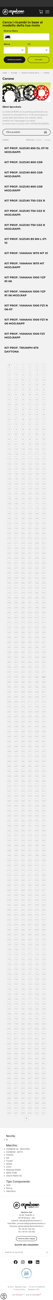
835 (16, 1054)
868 (36, 1078)
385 (16, 682)
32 (23, 390)
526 (36, 796)
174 (9, 509)
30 (9, 390)
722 (23, 959)
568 (36, 831)
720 (9, 959)
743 (43, 974)
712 (36, 950)
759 (29, 989)
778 (36, 1004)
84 (9, 434)
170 (23, 504)
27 (30, 385)
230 (23, 553)
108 (9, 454)
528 (9, 801)
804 (9, 1029)
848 (23, 1064)
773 (43, 999)
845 (43, 1059)
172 (36, 504)
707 (43, 945)
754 (36, 984)
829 (16, 1049)
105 (29, 449)
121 (16, 464)
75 (30, 424)
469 (16, 751)
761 (43, 989)
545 (43, 811)
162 (9, 499)
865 (16, 1078)
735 (29, 969)
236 (23, 558)
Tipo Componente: (18, 1181)
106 (36, 449)
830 (23, 1049)
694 (36, 935)
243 (29, 563)
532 (36, 801)
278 (23, 593)
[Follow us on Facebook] (16, 1262)
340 (36, 642)
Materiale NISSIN (13, 1170)
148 (36, 484)
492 (9, 771)
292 (36, 603)
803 (43, 1024)
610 (36, 865)
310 (36, 618)
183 (29, 514)
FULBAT (9, 1161)
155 (43, 489)
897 (29, 1103)
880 (36, 1088)
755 (43, 984)
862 (36, 1073)
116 (23, 459)
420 (9, 712)
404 (23, 697)
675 (29, 920)
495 (29, 771)
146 (23, 484)
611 (43, 865)
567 (29, 831)
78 (9, 429)
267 (29, 583)
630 (9, 885)
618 (9, 875)
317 (43, 623)
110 (23, 454)
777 (29, 1004)
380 (23, 677)
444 (9, 732)
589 (16, 850)
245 (43, 563)
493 (16, 771)
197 (43, 523)
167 (43, 499)
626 (23, 880)
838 (36, 1054)
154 (36, 489)
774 (9, 1004)
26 (23, 385)
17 (44, 375)
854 (23, 1068)
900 (9, 1108)
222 (9, 548)
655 (16, 905)
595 (16, 855)
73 (16, 424)
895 (16, 1103)
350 (23, 652)
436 (36, 722)
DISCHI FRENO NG (14, 1176)
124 (36, 464)
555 (29, 821)
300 (9, 613)
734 (23, 969)
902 (23, 1108)
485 (43, 761)
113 (43, 454)
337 (16, 642)
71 (44, 419)
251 (43, 568)
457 (16, 741)
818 (23, 1039)
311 (43, 618)
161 (43, 494)
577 (16, 841)
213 (29, 538)
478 (36, 756)
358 (36, 657)
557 (43, 821)
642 (9, 895)
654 (9, 905)
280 (36, 593)
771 (29, 999)
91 (16, 439)
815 (43, 1034)
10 (37, 370)
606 (9, 865)
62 (23, 414)
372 (9, 672)
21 (30, 380)
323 (43, 628)
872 (23, 1083)
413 (43, 702)
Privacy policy (19, 1289)
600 (9, 860)
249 (29, 568)
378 (9, 677)
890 (23, 1098)
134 (23, 474)
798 (9, 1024)
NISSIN (9, 1164)
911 (43, 1113)
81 (30, 429)
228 (9, 553)
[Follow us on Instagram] (23, 1262)
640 (36, 890)
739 (16, 974)
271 (16, 588)
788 (23, 1014)
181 (16, 514)
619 (16, 875)
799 (16, 1024)
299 (43, 608)
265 (16, 583)
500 (23, 776)
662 (23, 910)
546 (9, 816)
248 (23, 568)
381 (29, 677)
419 (43, 707)
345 (29, 647)
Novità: (11, 1136)
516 (9, 791)
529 (16, 801)
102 (9, 449)
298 (36, 608)
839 (43, 1054)
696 (9, 940)
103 (16, 449)
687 (29, 930)
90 (9, 439)
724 (36, 959)
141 (29, 479)
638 (23, 890)
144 (9, 484)
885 (29, 1093)
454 (36, 737)
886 (36, 1093)
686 (23, 930)
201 (29, 528)
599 (43, 855)
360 (9, 662)
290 (23, 603)
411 (29, 702)
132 (9, 474)
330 (9, 637)
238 (36, 558)
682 (36, 925)
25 (16, 385)
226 (36, 548)
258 (9, 578)
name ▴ (47, 140)
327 (29, 632)
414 (9, 707)
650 (23, 900)
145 (16, 484)
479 (43, 756)
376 (36, 672)
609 (29, 865)
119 (43, 459)
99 (30, 444)
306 (9, 618)
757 (16, 989)
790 (36, 1014)
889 (16, 1098)
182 (23, 514)
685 (16, 930)
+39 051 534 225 (28, 1229)
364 (36, 662)
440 (23, 727)
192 (9, 523)
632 (23, 885)
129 (29, 469)
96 (9, 444)
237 (29, 558)
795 (29, 1019)
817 (16, 1039)
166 (36, 499)
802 (36, 1024)
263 (43, 578)
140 (23, 479)
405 (29, 697)
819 (29, 1039)
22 (37, 380)
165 (29, 499)
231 (29, 553)
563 (43, 826)
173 (43, 504)
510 (9, 786)
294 (9, 608)
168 (9, 504)
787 (16, 1014)
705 (29, 945)
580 (36, 841)
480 (9, 761)
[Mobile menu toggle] (47, 12)
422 (23, 712)
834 (9, 1054)
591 (29, 850)
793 (16, 1019)
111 (29, 454)
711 (29, 950)
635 (43, 885)
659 (43, 905)
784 (36, 1009)
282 (9, 598)
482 (23, 761)
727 (16, 964)
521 (43, 791)
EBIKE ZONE (11, 1173)
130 (36, 469)
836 (23, 1054)
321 (29, 628)
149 (43, 484)
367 (16, 667)
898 (36, 1103)
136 (36, 474)
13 (16, 375)
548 (23, 816)
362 (23, 662)
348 (9, 652)
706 (36, 945)
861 (29, 1073)
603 (29, 860)
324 (9, 632)
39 (30, 395)
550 (36, 816)
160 (36, 494)
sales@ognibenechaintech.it (30, 1220)
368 (23, 667)
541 (16, 811)
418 (36, 707)
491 (43, 766)
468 (9, 751)
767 (43, 994)
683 (43, 925)
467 (43, 746)
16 (37, 375)
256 (36, 573)
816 (9, 1039)
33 (30, 390)
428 (23, 717)
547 (16, 816)
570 (9, 836)
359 (43, 657)
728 (23, 964)
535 (16, 806)
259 (16, 578)
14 (23, 375)
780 (9, 1009)
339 (29, 642)
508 (36, 781)
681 (29, 925)
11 (44, 370)
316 (36, 623)
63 (30, 414)
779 (43, 1004)
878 (23, 1088)
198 (9, 528)
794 (23, 1019)
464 (23, 746)
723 (29, 959)
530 (23, 801)
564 (9, 831)
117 (29, 459)
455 (43, 737)
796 (36, 1019)
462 (9, 746)
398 (23, 692)
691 (16, 935)
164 (23, 499)
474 (9, 756)
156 (9, 494)
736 (36, 969)
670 (36, 915)
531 (29, 801)
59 (44, 410)
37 (16, 395)
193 (16, 523)
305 (43, 613)
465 (29, 746)
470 (23, 751)
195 (29, 523)
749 (43, 979)
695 (43, 935)
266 (23, 583)
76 (37, 424)
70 (37, 419)
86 (23, 434)
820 (36, 1039)
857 (43, 1068)
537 (29, 806)
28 (37, 385)
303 (29, 613)
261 (29, 578)
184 (36, 514)
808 (36, 1029)
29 (44, 385)
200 (23, 528)
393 (29, 687)
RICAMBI (14, 73)
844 (36, 1059)
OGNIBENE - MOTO (14, 1152)
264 (9, 583)
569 (43, 831)
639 (29, 890)
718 (36, 955)
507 (29, 781)
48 (9, 405)
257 (43, 573)
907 (16, 1113)
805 (16, 1029)
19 (16, 380)
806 (23, 1029)
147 (29, 484)
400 (36, 692)
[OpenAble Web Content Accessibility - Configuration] (3, 1296)
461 (43, 741)
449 (43, 732)
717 (29, 955)
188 (23, 519)
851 (43, 1064)
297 (29, 608)
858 (9, 1073)
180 (9, 514)
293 (43, 603)
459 (29, 741)
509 (43, 781)
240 (9, 563)
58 (37, 410)
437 (43, 722)
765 (29, 994)
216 (9, 543)
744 (9, 979)
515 (43, 786)
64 (37, 414)
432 (9, 722)
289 (16, 603)
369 (29, 667)
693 (29, 935)
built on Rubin (33, 1295)
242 (23, 563)
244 (36, 563)
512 (23, 786)
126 (9, 469)
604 (36, 860)
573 (29, 836)
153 (29, 489)
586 (36, 846)
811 (16, 1034)
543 (29, 811)
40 (37, 395)
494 (23, 771)
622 (36, 875)
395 (43, 687)
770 (23, 999)
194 (23, 523)
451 (16, 737)
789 (29, 1014)
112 (36, 454)
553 (16, 821)
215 (43, 538)
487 (16, 766)
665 (43, 910)
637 (16, 890)
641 (43, 890)
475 (16, 756)
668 (23, 915)
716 (23, 955)
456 (9, 741)
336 (9, 642)
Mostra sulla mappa (26, 1238)
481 (16, 761)
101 (43, 444)
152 (23, 489)
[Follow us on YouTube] (30, 1262)
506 (23, 781)
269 (43, 583)
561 (29, 826)
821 (43, 1039)
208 (36, 533)
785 (43, 1009)
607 (16, 865)
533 (43, 801)
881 (43, 1088)
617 (43, 870)
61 (16, 414)
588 (9, 850)
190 (36, 519)
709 (16, 950)
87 (30, 434)
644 (23, 895)
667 (16, 915)
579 (29, 841)
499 (16, 776)
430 (36, 717)
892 (36, 1098)
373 (16, 672)
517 (16, 791)
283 (16, 598)
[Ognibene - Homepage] (13, 12)
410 (23, 702)
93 (30, 439)
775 (16, 1004)
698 (23, 940)
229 (16, 553)
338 (23, 642)
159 (29, 494)
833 (43, 1049)
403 (16, 697)
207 (29, 533)
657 (29, 905)
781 (16, 1009)
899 (43, 1103)
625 (16, 880)
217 (16, 543)
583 (16, 846)
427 (16, 717)
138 (9, 479)
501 (29, 776)
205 (16, 533)
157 (16, 494)
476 (23, 756)
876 (9, 1088)
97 (16, 444)
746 (23, 979)
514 (36, 786)
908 (23, 1113)
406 (36, 697)
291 (29, 603)
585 (29, 846)
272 (23, 588)
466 (36, 746)
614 (23, 870)
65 (44, 414)
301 (16, 613)
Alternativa (11, 1191)
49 (16, 405)
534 (9, 806)
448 (36, 732)
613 (16, 870)
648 (9, 900)
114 (9, 459)
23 (44, 380)
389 (43, 682)
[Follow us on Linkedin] (37, 1262)
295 (16, 608)
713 (43, 950)
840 (9, 1059)
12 (9, 375)
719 (43, 955)
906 (9, 1113)
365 (43, 662)
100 (36, 444)
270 (9, 588)
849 (29, 1064)
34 (37, 390)
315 (29, 623)
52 (37, 405)
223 (16, 548)
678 (9, 925)
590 (23, 850)
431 (43, 717)
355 (16, 657)
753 (29, 984)
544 (36, 811)
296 (23, 608)
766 (36, 994)
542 (23, 811)
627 (29, 880)
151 (16, 489)
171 (29, 504)
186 (9, 519)
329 (43, 632)
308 (23, 618)
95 (44, 439)
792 (9, 1019)
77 (44, 424)
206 (23, 533)
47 (44, 400)
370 (36, 667)
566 (23, 831)
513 (29, 786)
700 (36, 940)
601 (16, 860)
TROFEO (10, 1155)
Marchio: (12, 1145)
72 (9, 424)
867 (29, 1078)
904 (36, 1108)
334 (36, 637)
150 (9, 489)
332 (23, 637)
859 (16, 1073)
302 (23, 613)
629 (43, 880)
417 (29, 707)
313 (16, 623)
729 (29, 964)
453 (29, 737)
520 (36, 791)
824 (23, 1044)
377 (43, 672)
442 (36, 727)
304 (36, 613)
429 (29, 717)
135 (29, 474)
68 (23, 419)
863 (43, 1073)
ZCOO (8, 1167)
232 (36, 553)
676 (36, 920)
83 (44, 429)
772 (36, 999)
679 (16, 925)
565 (16, 831)
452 (23, 737)
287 (43, 598)
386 (23, 682)
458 (23, 741)
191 (43, 519)
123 (29, 464)
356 (23, 657)
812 (23, 1034)
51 (30, 405)
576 (9, 841)
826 (36, 1044)
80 (23, 429)
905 (43, 1108)
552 (9, 821)
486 (9, 766)
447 (29, 732)
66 (9, 419)
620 (23, 875)
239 (43, 558)
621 (29, 875)
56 (23, 410)
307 (16, 618)
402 (9, 697)
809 (43, 1029)
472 (36, 751)
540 (9, 811)
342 (9, 647)
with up (17, 1295)
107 (43, 449)
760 (36, 989)
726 (9, 964)
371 (43, 667)
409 (16, 702)
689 (43, 930)
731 (43, 964)
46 (37, 400)
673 (16, 920)
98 (23, 444)
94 (37, 439)
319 (16, 628)
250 (36, 568)
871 (16, 1083)
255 (29, 573)
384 (9, 682)
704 (23, 945)
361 (16, 662)
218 (23, 543)
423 (29, 712)
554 (23, 821)
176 (23, 509)
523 (16, 796)
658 (36, 905)
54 (9, 410)
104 (23, 449)
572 (23, 836)
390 (9, 687)
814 (36, 1034)
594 (9, 855)
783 (29, 1009)
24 (9, 385)
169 (16, 504)
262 (36, 578)
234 (9, 558)
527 (43, 796)
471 (29, 751)
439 (16, 727)
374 (23, 672)
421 (16, 712)
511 (16, 786)
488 (23, 766)
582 (9, 846)
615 (29, 870)
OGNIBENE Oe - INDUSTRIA (18, 1149)
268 (36, 583)
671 (43, 915)
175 (16, 509)
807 (29, 1029)
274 (36, 588)
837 (29, 1054)
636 (9, 890)
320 (23, 628)
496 (36, 771)
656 (23, 905)
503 (43, 776)
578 (23, 841)
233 (43, 553)
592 (36, 850)
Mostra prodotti (14, 59)
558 (9, 826)
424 (36, 712)
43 (16, 400)
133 (16, 474)
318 (9, 628)
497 (43, 771)
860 (23, 1073)
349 (16, 652)
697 (16, 940)
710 (23, 950)
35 (44, 390)
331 (16, 637)
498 (9, 776)
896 (23, 1103)
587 (43, 846)
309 (29, 618)
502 (36, 776)
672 (9, 920)
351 (29, 652)
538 (36, 806)
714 (9, 955)
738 (9, 974)
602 (23, 860)
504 (9, 781)
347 (43, 647)
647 (43, 895)
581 (43, 841)
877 (16, 1088)
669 (29, 915)
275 (43, 588)
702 (9, 945)
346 (36, 647)
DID (7, 1158)
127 (16, 469)
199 (16, 528)
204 (9, 533)
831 (29, 1049)
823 (16, 1044)
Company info (33, 1289)
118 (36, 459)
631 (16, 885)
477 (29, 756)
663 (29, 910)
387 (29, 682)
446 (23, 732)
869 (43, 1078)
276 (9, 593)
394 (36, 687)
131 (43, 469)
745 (16, 979)
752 (23, 984)
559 (16, 826)
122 (23, 464)
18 (9, 380)
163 (16, 499)
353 (43, 652)
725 (43, 959)
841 (16, 1059)
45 (30, 400)
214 (36, 538)
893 (43, 1098)
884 (23, 1093)
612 (9, 870)
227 (43, 548)
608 (23, 865)
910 (36, 1113)
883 (16, 1093)
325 (16, 632)
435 (29, 722)
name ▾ (38, 140)
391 (16, 687)
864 (9, 1078)
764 (23, 994)
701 (43, 940)
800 (23, 1024)
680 (23, 925)
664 (36, 910)
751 (16, 984)
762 (9, 994)
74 (23, 424)
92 (23, 439)
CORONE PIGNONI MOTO (30, 73)
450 (9, 737)
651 (29, 900)
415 (16, 707)
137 (43, 474)
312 (9, 623)
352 (36, 652)
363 (29, 662)
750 (9, 984)
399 (29, 692)
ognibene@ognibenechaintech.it (31, 1226)
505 (16, 781)
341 (43, 642)
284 (23, 598)
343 (16, 647)
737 (43, 969)
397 (16, 692)
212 (23, 538)
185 (43, 514)
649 (16, 900)
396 (9, 692)
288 (9, 603)
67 (16, 419)
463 (16, 746)
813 (29, 1034)
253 (16, 573)
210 (9, 538)
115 (16, 459)
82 (37, 429)
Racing (9, 1188)
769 (16, 999)
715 (16, 955)
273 (29, 588)
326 (23, 632)
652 (36, 900)
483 (29, 761)
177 (29, 509)
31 (16, 390)
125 (43, 464)
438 (9, 727)
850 (36, 1064)
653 (43, 900)
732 (9, 969)
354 (9, 657)
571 (16, 836)
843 (29, 1059)
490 (36, 766)
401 (43, 692)
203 (43, 528)
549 (29, 816)
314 (23, 623)
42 (9, 400)
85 (16, 434)
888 (9, 1098)
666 (9, 915)
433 (16, 722)
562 (36, 826)
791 (43, 1014)
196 (36, 523)
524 (23, 796)
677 (43, 920)
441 (29, 727)
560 (23, 826)
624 (9, 880)
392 (23, 687)
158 (23, 494)
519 (29, 791)
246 (9, 568)
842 (23, 1059)
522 (9, 796)
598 (36, 855)
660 (9, 910)
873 (29, 1083)
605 (43, 860)
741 (29, 974)
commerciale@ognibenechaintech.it (31, 1223)
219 (29, 543)
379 (16, 677)
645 (29, 895)
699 (29, 940)
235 (16, 558)
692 (23, 935)
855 (29, 1068)
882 (9, 1093)
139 (16, 479)
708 (9, 950)
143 (43, 479)
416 (23, 707)
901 (16, 1108)
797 (43, 1019)
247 (16, 568)
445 (16, 732)
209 (43, 533)
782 (23, 1009)
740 (23, 974)
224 (23, 548)
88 (37, 434)
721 (16, 959)
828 (9, 1049)
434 (23, 722)
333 (29, 637)
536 (23, 806)
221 (43, 543)
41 (44, 395)
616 (36, 870)
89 (44, 434)
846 (9, 1064)
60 (9, 414)
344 (23, 647)
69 (30, 419)
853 (16, 1068)
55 (16, 410)
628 (36, 880)
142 (36, 479)
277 (16, 593)
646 (36, 895)
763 (16, 994)
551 (43, 816)
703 (16, 945)
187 (16, 519)
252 (9, 573)
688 (36, 930)
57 (30, 410)
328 (36, 632)
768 (9, 999)
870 (9, 1083)
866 (23, 1078)
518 (23, 791)
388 (36, 682)
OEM (8, 1185)
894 (9, 1103)
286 (36, 598)
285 (29, 598)
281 (43, 593)
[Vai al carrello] (41, 12)
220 (36, 543)
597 (29, 855)
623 (43, 875)
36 (9, 395)
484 (36, 761)
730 (36, 964)
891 (29, 1098)
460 (36, 741)
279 (29, 593)
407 (43, 697)
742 (36, 974)
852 (9, 1068)
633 (29, 885)
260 (23, 578)
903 (29, 1108)
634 (36, 885)
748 (36, 979)
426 (9, 717)
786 (9, 1014)
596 (23, 855)
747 (29, 979)
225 (29, 548)
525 (29, 796)
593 (43, 850)
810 (9, 1034)
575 (43, 836)
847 (16, 1064)
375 (29, 672)
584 (23, 846)
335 (43, 637)
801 (29, 1024)
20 (23, 380)
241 (16, 563)
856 (36, 1068)
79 (16, 429)
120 (9, 464)
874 (36, 1083)
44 (23, 400)
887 (43, 1093)
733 (16, 969)
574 (36, 836)
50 (23, 405)
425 (43, 712)
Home (4, 73)
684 (9, 930)
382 (36, 677)
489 (29, 766)
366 (9, 667)
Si (7, 1139)
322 (36, 628)
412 (36, 702)
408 (9, 702)
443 (43, 727)
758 (23, 989)
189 (29, 519)
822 (9, 1044)
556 (36, 821)
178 (36, 509)
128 (23, 469)
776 (23, 1004)
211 (16, 538)
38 (23, 395)
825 (29, 1044)
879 (29, 1088)
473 (43, 751)
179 (43, 509)
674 (23, 920)
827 (43, 1044)
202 (36, 528)
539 (43, 806)
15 (30, 375)
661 (16, 910)
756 (9, 989)
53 (44, 405)
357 (29, 657)
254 (23, 573)
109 (16, 454)
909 (29, 1113)
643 (16, 895)
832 (36, 1049)
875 (43, 1083)
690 (9, 935)
